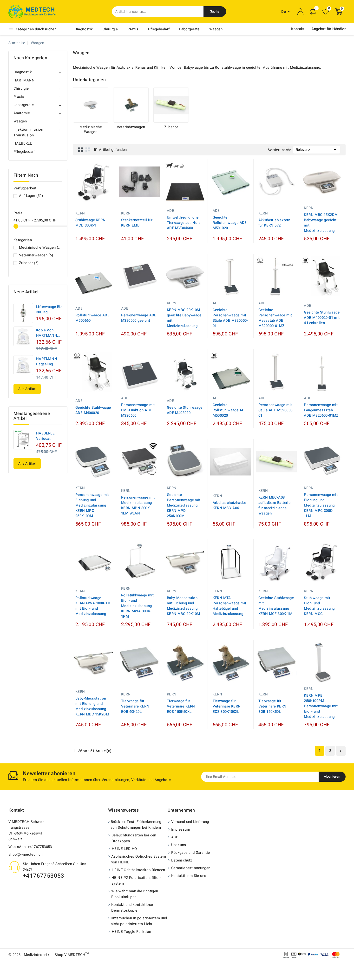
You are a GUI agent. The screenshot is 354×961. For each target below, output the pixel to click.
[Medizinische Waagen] (90, 104)
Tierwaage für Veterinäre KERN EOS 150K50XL (181, 706)
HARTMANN (23, 80)
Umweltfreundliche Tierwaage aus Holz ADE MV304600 (184, 223)
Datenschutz (181, 860)
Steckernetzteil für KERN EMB (137, 222)
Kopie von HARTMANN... (48, 332)
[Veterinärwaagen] (130, 104)
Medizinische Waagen (40, 247)
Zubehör (29, 263)
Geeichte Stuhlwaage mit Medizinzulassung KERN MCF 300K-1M (276, 605)
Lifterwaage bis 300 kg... (49, 309)
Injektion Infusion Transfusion (28, 132)
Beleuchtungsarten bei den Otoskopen (133, 838)
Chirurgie (110, 29)
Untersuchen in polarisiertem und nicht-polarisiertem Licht (139, 921)
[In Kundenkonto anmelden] (300, 11)
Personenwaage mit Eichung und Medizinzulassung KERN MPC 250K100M (92, 505)
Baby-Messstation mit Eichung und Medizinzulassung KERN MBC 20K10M (183, 605)
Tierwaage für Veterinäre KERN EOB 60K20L (135, 706)
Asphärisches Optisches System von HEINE (138, 859)
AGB (174, 837)
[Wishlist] (325, 11)
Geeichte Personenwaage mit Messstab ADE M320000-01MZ (275, 317)
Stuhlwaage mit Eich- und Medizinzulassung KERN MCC (319, 605)
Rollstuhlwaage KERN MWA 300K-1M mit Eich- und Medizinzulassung (93, 605)
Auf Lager (31, 195)
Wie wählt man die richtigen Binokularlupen (134, 894)
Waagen (216, 29)
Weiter (340, 750)
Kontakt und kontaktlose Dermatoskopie (132, 907)
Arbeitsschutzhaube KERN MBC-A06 (229, 505)
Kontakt (297, 29)
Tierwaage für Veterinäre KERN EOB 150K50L (272, 706)
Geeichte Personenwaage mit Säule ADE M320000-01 (230, 317)
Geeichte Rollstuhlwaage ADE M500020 (230, 410)
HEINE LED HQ (124, 848)
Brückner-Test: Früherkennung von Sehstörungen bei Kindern (136, 824)
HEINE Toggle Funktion (131, 931)
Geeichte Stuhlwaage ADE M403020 (185, 410)
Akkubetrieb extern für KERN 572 (274, 222)
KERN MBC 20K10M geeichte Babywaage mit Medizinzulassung (184, 317)
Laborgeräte (189, 29)
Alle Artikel (27, 388)
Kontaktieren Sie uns (188, 875)
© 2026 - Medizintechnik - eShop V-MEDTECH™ (48, 954)
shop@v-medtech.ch (25, 854)
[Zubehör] (171, 104)
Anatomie (21, 113)
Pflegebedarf (159, 29)
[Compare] (313, 11)
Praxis (132, 29)
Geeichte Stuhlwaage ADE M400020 (93, 410)
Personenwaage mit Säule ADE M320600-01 (276, 410)
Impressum (180, 829)
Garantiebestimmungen (190, 868)
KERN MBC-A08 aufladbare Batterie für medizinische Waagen (274, 505)
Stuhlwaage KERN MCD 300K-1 (90, 222)
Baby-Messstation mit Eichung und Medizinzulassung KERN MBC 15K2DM (92, 706)
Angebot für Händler (328, 29)
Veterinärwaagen (36, 255)
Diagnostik (84, 29)
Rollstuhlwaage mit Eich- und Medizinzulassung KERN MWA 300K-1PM (137, 606)
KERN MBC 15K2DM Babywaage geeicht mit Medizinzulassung (321, 222)
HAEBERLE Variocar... (45, 436)
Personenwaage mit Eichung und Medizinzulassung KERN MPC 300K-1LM (321, 505)
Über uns (178, 845)
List (87, 149)
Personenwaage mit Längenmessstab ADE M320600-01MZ (321, 410)
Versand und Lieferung (190, 821)
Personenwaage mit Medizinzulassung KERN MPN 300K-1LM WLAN (138, 505)
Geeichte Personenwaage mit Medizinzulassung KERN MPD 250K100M (184, 505)
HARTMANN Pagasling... (46, 361)
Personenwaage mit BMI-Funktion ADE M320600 (138, 410)
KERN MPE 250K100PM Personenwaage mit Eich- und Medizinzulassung (321, 706)
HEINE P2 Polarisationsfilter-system (136, 880)
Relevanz (317, 150)
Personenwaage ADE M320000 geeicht (139, 318)
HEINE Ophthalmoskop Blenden (138, 870)
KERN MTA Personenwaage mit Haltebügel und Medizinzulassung (229, 605)
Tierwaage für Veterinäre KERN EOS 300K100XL (227, 706)
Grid (80, 149)
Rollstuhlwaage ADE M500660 (92, 318)
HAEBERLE (22, 143)
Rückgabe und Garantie (190, 852)
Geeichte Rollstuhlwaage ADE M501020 (230, 223)
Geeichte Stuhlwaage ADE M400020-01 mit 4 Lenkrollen (322, 318)
